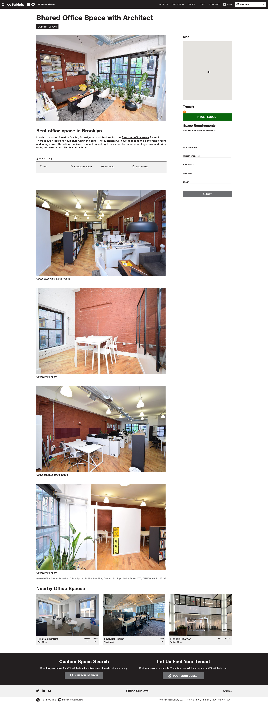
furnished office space (135, 137)
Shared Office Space (47, 578)
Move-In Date (188, 165)
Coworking (178, 4)
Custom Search (86, 675)
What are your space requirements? (199, 131)
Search (192, 4)
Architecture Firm (93, 578)
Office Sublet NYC (132, 578)
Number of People (191, 156)
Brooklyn (117, 578)
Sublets (163, 4)
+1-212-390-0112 (48, 699)
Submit (207, 194)
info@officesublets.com (72, 699)
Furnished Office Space (71, 578)
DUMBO (147, 578)
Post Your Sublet (186, 676)
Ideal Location (190, 147)
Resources (214, 4)
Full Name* (188, 173)
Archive (227, 690)
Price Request (207, 117)
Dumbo (107, 578)
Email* (186, 182)
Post (202, 4)
